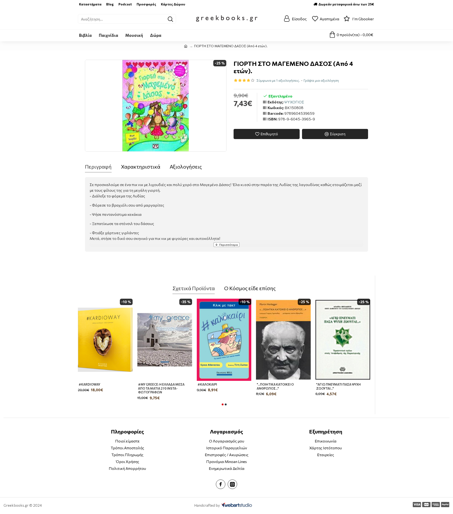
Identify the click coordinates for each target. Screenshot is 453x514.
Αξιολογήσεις (186, 166)
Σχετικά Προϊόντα (193, 288)
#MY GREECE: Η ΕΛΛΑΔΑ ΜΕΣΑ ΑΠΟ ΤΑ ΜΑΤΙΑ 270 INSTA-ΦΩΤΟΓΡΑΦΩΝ (161, 388)
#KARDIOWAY (89, 384)
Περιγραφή (98, 166)
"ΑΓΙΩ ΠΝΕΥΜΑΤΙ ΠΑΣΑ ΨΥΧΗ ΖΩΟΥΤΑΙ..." (338, 386)
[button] (222, 404)
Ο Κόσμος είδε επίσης (250, 288)
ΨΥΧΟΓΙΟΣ (294, 102)
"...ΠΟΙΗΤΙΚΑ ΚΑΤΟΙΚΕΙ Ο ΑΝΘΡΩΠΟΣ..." (275, 386)
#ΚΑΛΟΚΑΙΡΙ (207, 384)
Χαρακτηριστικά (140, 166)
